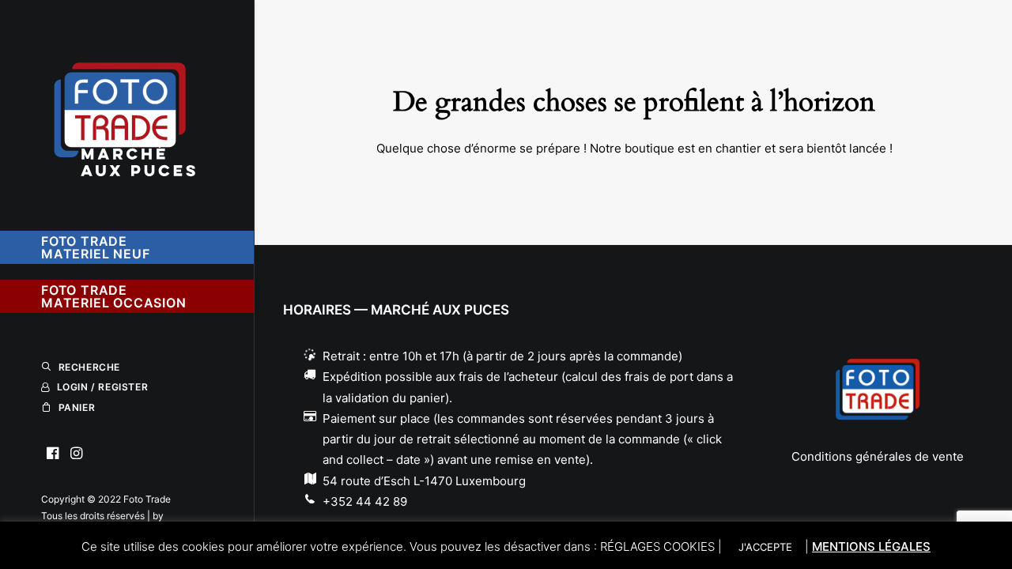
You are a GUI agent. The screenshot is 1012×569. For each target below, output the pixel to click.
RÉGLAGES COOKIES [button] (657, 546)
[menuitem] (53, 454)
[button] (53, 454)
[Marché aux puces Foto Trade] (126, 107)
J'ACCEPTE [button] (765, 547)
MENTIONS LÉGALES (871, 546)
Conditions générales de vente (877, 456)
